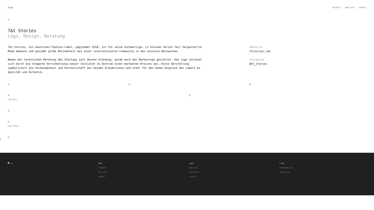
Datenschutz (194, 172)
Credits (192, 177)
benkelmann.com (286, 168)
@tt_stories (258, 63)
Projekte (336, 8)
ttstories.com (259, 51)
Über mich (349, 8)
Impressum (193, 168)
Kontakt (362, 8)
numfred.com (285, 172)
